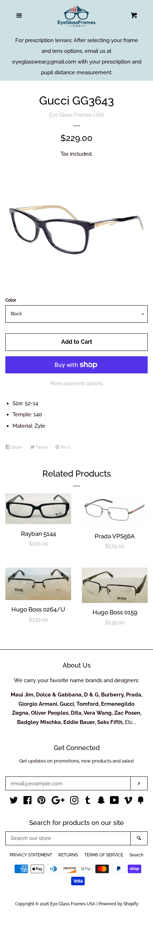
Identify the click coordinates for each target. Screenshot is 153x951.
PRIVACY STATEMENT (31, 854)
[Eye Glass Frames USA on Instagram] (74, 802)
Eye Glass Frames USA (76, 115)
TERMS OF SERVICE (103, 854)
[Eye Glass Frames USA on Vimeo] (128, 802)
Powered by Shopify (118, 903)
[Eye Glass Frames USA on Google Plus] (58, 802)
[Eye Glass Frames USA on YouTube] (114, 802)
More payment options (76, 383)
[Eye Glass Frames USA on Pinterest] (41, 802)
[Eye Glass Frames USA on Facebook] (27, 802)
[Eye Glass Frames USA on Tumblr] (88, 802)
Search (136, 854)
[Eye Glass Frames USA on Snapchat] (101, 802)
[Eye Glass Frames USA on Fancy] (140, 802)
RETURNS (68, 854)
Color (10, 300)
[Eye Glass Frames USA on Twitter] (14, 802)
